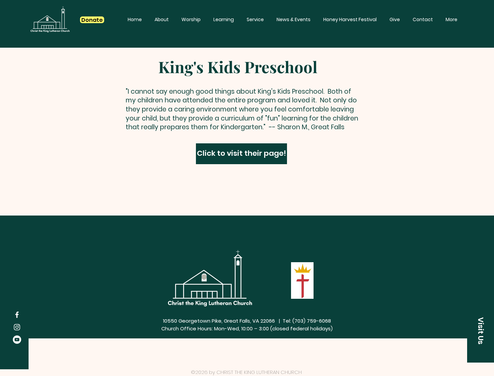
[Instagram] (17, 327)
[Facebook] (17, 315)
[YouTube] (17, 339)
